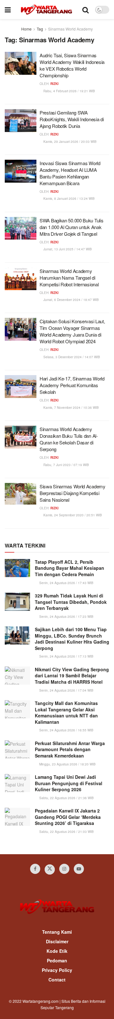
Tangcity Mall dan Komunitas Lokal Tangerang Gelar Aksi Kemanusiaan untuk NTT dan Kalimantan (66, 712)
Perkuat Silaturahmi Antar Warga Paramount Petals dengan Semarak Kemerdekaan (70, 749)
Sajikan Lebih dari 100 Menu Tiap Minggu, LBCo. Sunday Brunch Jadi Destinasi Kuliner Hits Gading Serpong (72, 638)
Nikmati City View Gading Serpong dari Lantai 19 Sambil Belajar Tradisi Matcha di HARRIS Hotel (72, 675)
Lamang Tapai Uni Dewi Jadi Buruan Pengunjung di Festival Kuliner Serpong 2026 (68, 783)
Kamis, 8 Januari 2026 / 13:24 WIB (68, 198)
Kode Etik (57, 951)
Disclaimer (57, 941)
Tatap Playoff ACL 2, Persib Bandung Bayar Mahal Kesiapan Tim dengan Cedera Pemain (69, 568)
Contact (57, 979)
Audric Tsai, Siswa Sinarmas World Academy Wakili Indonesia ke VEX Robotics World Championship (72, 65)
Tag (40, 28)
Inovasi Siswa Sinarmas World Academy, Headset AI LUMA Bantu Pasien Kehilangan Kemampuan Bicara (70, 173)
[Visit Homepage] (46, 9)
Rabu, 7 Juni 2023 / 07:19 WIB (65, 465)
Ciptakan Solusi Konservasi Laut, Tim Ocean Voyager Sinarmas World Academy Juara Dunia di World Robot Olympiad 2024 (72, 331)
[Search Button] (85, 9)
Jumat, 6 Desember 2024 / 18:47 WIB (70, 299)
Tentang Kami (57, 932)
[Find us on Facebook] (35, 869)
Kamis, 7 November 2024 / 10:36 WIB (70, 407)
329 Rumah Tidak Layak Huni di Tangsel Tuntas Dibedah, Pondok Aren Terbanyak (71, 601)
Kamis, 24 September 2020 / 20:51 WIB (72, 515)
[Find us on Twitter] (50, 869)
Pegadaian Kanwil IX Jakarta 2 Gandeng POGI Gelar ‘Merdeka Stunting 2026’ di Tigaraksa (68, 816)
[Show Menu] (8, 9)
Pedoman (57, 960)
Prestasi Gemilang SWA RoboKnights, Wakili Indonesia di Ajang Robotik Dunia (72, 119)
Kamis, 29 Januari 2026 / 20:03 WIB (69, 141)
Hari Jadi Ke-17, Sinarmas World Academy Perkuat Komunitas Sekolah (72, 385)
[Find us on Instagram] (64, 869)
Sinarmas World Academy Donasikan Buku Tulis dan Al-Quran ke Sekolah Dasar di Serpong (69, 439)
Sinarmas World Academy (70, 28)
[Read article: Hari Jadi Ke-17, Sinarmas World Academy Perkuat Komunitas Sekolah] (20, 386)
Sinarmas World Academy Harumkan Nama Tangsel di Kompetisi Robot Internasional (69, 278)
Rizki (54, 83)
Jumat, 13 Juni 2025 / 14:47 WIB (67, 249)
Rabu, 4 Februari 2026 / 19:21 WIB (68, 91)
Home (26, 28)
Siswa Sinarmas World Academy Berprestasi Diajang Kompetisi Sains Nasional (72, 493)
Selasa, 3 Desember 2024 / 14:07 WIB (71, 357)
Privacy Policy (57, 970)
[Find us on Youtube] (79, 869)
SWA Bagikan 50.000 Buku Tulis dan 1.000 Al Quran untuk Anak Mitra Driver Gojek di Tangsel (71, 227)
